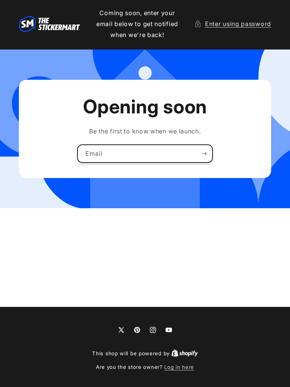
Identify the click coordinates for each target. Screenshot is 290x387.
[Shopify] (184, 353)
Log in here (179, 367)
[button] (232, 24)
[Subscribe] (204, 153)
